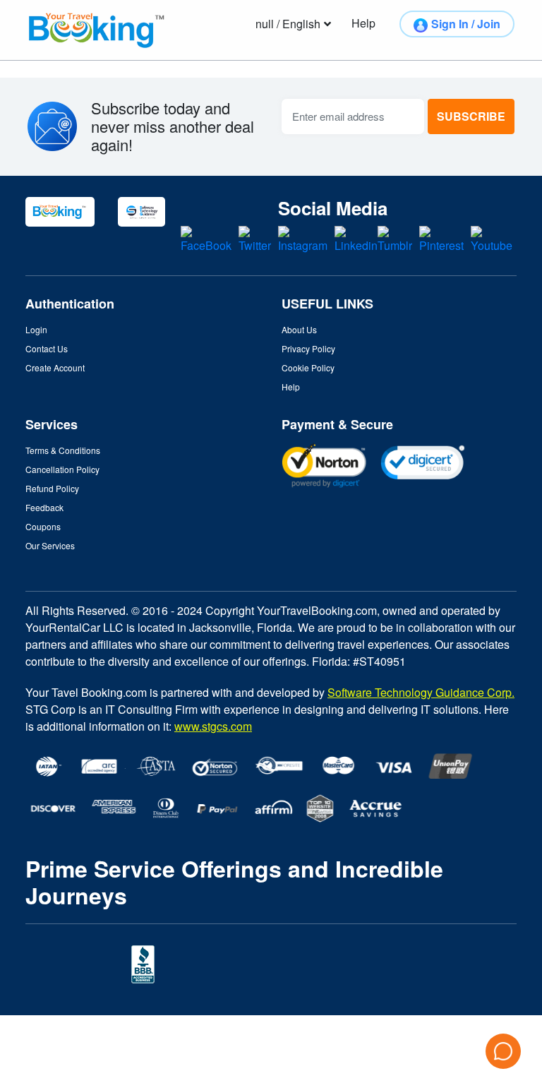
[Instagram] (302, 238)
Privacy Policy (308, 348)
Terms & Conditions (62, 450)
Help (291, 387)
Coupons (43, 526)
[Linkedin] (356, 238)
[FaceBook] (206, 238)
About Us (299, 329)
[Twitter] (255, 238)
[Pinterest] (441, 238)
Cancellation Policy (62, 469)
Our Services (50, 545)
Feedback (44, 507)
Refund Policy (52, 488)
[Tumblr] (395, 238)
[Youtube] (491, 238)
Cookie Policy (308, 367)
